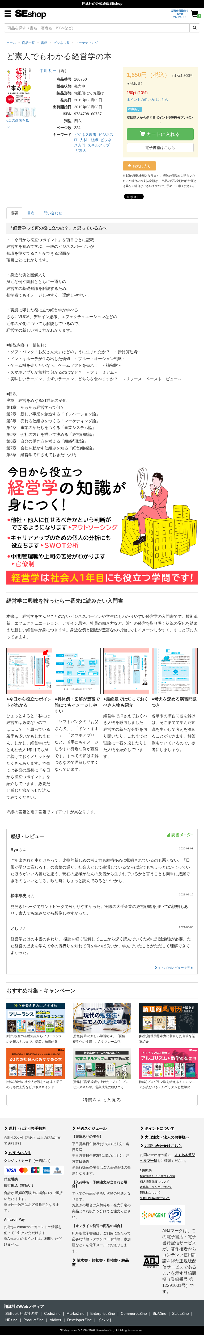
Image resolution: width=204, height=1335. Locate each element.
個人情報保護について (154, 1181)
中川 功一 (48, 70)
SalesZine (180, 1313)
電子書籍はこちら (160, 147)
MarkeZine (75, 1313)
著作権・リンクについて (156, 1186)
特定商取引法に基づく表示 (157, 1176)
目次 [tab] (31, 213)
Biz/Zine (159, 1313)
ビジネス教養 (85, 134)
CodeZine (52, 1313)
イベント (105, 1320)
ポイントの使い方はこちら (147, 100)
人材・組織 (89, 140)
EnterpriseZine (102, 1313)
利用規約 (146, 1170)
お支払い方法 (19, 1153)
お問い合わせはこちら (163, 1146)
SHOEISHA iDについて (155, 1198)
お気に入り (141, 166)
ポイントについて (159, 1128)
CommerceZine (134, 1313)
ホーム (11, 43)
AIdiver (55, 1320)
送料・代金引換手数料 (27, 1128)
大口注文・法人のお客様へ (166, 1137)
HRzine (11, 1320)
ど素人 (80, 150)
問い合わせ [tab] (53, 213)
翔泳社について (150, 1192)
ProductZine (33, 1320)
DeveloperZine (79, 1320)
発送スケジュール (91, 1128)
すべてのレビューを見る (175, 968)
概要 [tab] (14, 213)
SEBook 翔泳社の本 (21, 1313)
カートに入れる (162, 134)
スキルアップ (98, 145)
